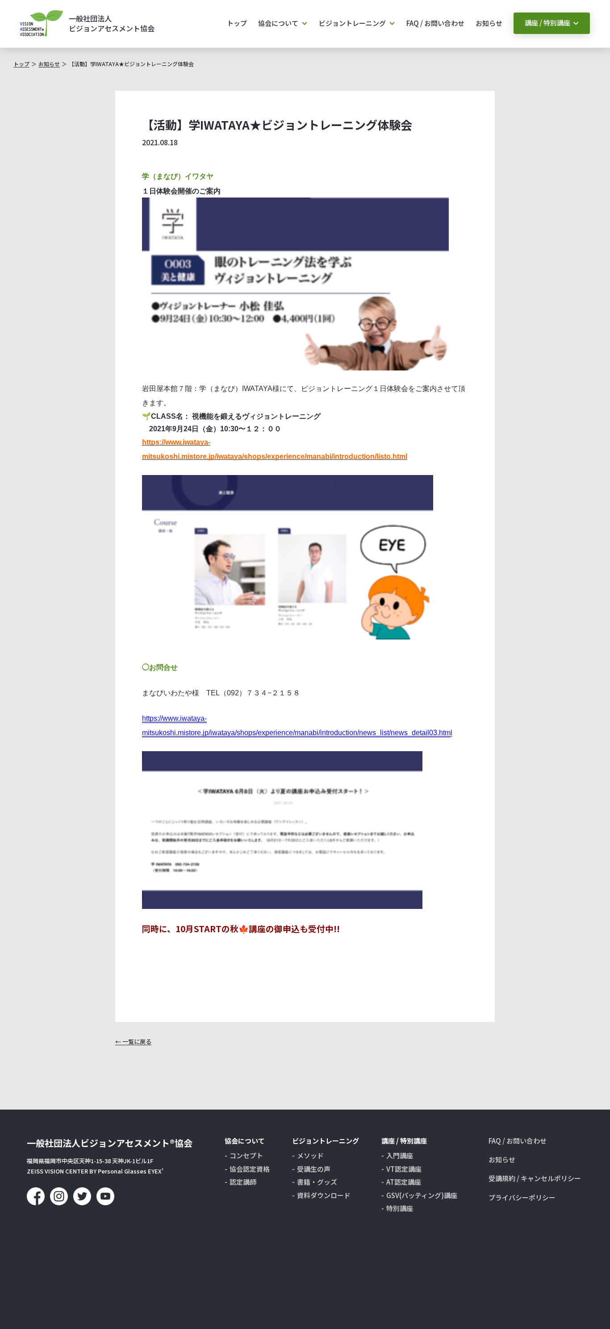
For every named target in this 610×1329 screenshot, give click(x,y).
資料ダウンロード (324, 1195)
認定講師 (243, 1182)
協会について (278, 23)
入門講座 (399, 1155)
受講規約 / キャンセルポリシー (535, 1178)
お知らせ (489, 23)
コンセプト (246, 1155)
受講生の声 (313, 1169)
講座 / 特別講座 (547, 22)
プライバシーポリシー (522, 1197)
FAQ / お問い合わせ (435, 23)
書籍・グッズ (317, 1182)
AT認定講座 (403, 1182)
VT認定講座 (404, 1169)
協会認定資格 (250, 1169)
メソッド (310, 1155)
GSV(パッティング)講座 (421, 1195)
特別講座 (399, 1208)
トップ (237, 23)
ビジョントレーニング (352, 23)
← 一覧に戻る (133, 1041)
